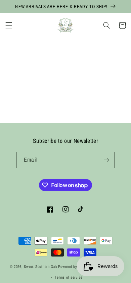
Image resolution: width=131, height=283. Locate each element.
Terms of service (69, 277)
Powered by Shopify (74, 267)
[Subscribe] (106, 160)
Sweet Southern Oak (40, 267)
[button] (8, 25)
